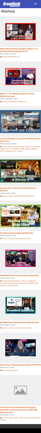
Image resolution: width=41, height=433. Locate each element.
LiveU (12, 149)
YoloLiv (20, 151)
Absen (4, 146)
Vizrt (14, 151)
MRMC (32, 283)
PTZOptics (8, 151)
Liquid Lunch (4, 149)
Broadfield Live (13, 57)
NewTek (3, 285)
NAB (22, 149)
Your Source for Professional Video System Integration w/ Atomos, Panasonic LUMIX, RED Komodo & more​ (19, 409)
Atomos (5, 57)
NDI (36, 283)
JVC (31, 146)
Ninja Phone (22, 196)
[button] (35, 3)
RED (16, 285)
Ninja (20, 238)
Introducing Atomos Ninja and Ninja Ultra (16, 233)
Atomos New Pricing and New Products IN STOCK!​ (20, 365)
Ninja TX (23, 101)
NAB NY (28, 149)
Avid (15, 146)
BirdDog (21, 146)
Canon (27, 146)
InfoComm (32, 281)
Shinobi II (31, 196)
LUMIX (20, 418)
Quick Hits (22, 328)
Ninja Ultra (27, 238)
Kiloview (37, 146)
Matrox (17, 149)
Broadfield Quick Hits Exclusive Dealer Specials (19, 322)
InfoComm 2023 (6, 283)
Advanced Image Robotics (11, 281)
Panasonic (27, 418)
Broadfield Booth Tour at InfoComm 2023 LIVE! (19, 275)
